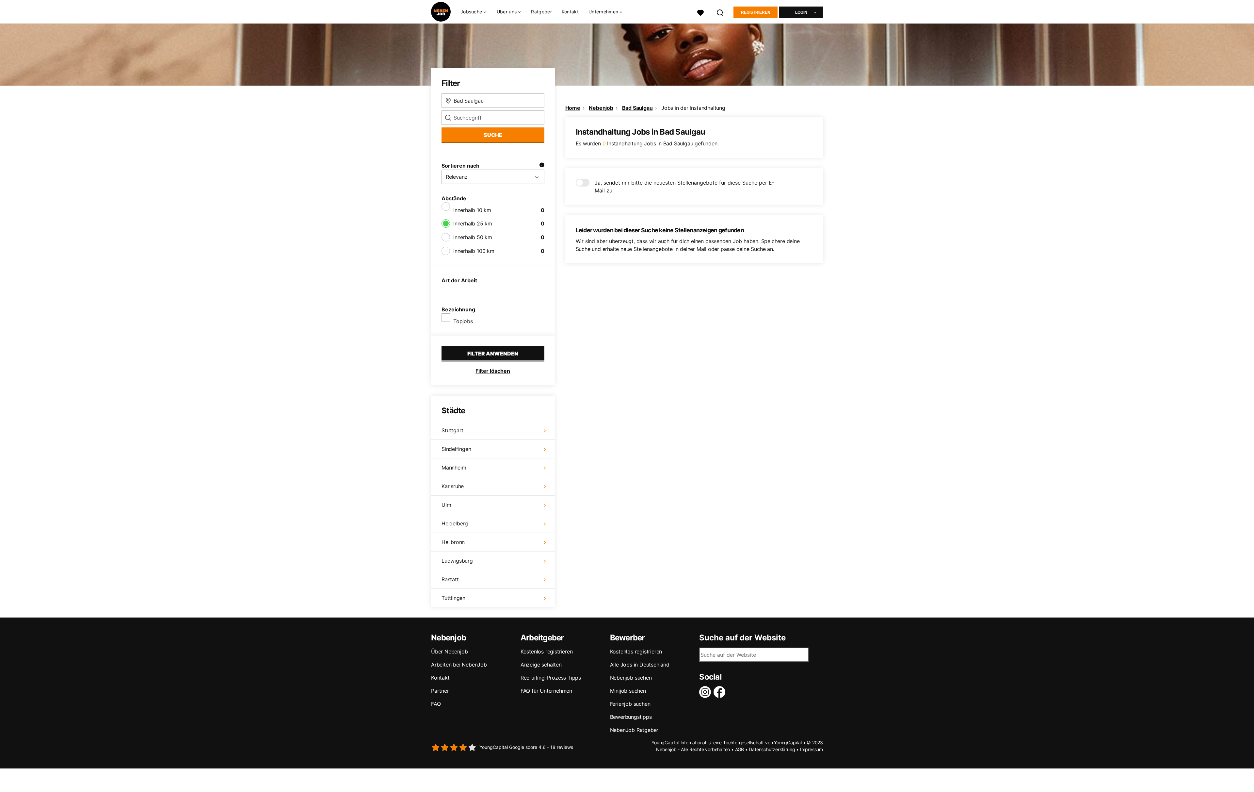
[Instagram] (706, 692)
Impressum (811, 749)
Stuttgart (452, 430)
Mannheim (454, 467)
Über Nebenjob (449, 651)
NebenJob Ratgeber (634, 730)
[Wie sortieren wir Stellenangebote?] (541, 166)
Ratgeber (541, 11)
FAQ (436, 704)
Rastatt (450, 579)
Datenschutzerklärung (772, 749)
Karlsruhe (453, 486)
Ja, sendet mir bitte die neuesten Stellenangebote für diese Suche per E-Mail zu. (684, 186)
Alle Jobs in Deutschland (639, 664)
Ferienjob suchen (630, 704)
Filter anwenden (492, 353)
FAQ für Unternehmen (546, 690)
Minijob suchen (628, 690)
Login (801, 12)
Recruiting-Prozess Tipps (551, 677)
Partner (440, 690)
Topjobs (463, 321)
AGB (739, 749)
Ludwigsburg (457, 560)
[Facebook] (721, 692)
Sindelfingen (456, 449)
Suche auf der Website (742, 637)
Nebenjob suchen (631, 677)
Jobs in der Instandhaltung (693, 108)
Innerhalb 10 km (472, 210)
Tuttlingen (453, 598)
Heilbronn (453, 542)
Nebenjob (601, 108)
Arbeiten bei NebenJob (459, 664)
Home (572, 108)
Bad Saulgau (637, 108)
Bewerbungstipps (631, 717)
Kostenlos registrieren (547, 651)
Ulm (446, 505)
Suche (493, 135)
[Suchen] (720, 12)
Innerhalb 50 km (472, 237)
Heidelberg (455, 523)
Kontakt (570, 11)
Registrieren (755, 12)
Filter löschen (492, 371)
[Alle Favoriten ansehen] (700, 12)
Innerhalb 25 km (472, 223)
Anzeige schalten (541, 664)
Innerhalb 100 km (473, 251)
